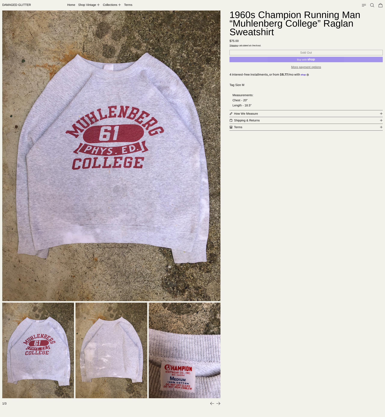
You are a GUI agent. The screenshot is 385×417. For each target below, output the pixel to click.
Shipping (233, 45)
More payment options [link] (306, 67)
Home (71, 4)
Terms (128, 4)
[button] (372, 5)
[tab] (38, 350)
